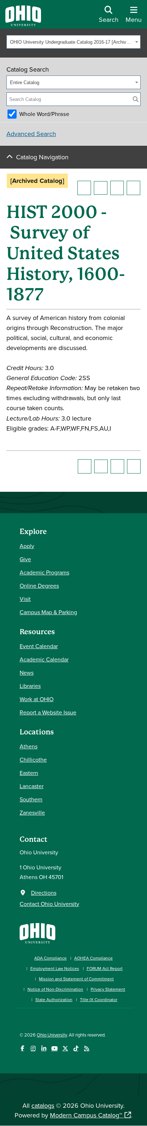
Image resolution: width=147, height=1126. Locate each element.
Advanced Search (31, 133)
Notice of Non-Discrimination (55, 989)
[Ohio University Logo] (23, 23)
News (27, 672)
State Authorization (53, 999)
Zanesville (32, 812)
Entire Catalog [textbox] (24, 82)
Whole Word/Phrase (44, 114)
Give (25, 559)
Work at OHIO (37, 699)
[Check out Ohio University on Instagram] (33, 1048)
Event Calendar (39, 646)
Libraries (30, 686)
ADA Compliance (50, 958)
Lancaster (32, 786)
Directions (43, 893)
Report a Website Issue (48, 712)
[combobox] (73, 42)
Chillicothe (33, 759)
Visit (25, 599)
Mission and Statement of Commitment (76, 979)
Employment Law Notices (54, 968)
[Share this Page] (100, 188)
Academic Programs (44, 572)
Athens (28, 746)
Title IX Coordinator (98, 999)
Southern (31, 799)
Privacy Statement (108, 989)
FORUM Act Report (105, 968)
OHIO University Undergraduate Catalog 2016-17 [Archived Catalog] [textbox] (71, 42)
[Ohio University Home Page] (37, 932)
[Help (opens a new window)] (133, 188)
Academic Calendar (44, 659)
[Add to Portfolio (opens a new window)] (84, 188)
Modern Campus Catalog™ (86, 1115)
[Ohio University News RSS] (86, 1048)
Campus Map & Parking (48, 612)
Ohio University (52, 1035)
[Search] (136, 99)
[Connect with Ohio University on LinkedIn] (43, 1048)
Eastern (29, 773)
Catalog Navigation (42, 156)
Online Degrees (39, 585)
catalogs (42, 1105)
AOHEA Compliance (93, 958)
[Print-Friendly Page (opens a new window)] (117, 188)
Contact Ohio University (49, 904)
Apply (27, 546)
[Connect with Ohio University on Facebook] (22, 1048)
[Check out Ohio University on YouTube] (54, 1048)
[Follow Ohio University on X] (65, 1048)
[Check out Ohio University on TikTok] (75, 1048)
